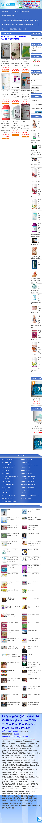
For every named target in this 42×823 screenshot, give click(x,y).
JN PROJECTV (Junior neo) (36, 399)
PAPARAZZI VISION (7, 498)
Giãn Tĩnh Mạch (6, 490)
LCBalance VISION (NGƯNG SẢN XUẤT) (5, 122)
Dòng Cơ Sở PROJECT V (8, 495)
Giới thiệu (15, 11)
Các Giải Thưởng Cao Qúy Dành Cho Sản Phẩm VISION (13, 559)
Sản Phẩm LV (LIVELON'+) (21, 786)
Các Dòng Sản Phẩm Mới (28, 476)
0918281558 (26, 731)
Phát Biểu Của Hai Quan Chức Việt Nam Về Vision (34, 672)
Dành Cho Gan (26, 470)
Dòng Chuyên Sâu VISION (9, 501)
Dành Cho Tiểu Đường (28, 493)
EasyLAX (5, 91)
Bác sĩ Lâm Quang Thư (34, 694)
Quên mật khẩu (35, 90)
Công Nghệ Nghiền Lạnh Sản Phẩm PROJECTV (33, 527)
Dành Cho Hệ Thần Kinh (8, 465)
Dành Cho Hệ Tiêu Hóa (8, 484)
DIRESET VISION (15, 60)
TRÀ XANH (31, 590)
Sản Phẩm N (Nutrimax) (21, 746)
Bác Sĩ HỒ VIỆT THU (33, 533)
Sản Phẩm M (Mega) (15, 751)
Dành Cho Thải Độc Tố (28, 481)
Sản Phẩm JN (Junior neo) (12, 741)
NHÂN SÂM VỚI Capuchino (17, 805)
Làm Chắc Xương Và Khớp (29, 479)
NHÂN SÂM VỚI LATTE (22, 801)
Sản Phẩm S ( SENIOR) (18, 796)
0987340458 (7, 734)
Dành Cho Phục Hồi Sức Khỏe (30, 465)
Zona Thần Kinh (39, 262)
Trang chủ (5, 11)
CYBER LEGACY (26, 498)
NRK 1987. (31, 654)
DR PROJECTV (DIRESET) (25, 91)
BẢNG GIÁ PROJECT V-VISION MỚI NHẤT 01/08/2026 (19, 24)
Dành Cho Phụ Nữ (6, 462)
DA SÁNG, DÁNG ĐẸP (34, 614)
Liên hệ (27, 29)
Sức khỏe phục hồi (8, 15)
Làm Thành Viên (15, 29)
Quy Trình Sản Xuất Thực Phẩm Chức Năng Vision (10, 656)
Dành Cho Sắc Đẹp (27, 473)
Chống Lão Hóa (6, 487)
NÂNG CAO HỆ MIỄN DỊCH (29, 484)
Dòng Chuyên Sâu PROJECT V (30, 495)
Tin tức (4, 29)
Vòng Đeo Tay (25, 490)
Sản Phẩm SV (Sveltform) (16, 743)
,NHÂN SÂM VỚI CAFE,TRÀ (17, 798)
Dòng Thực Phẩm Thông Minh (10, 476)
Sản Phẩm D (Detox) (13, 748)
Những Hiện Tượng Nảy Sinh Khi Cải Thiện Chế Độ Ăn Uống (34, 543)
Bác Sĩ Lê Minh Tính (12, 694)
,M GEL (30, 791)
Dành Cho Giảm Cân (7, 468)
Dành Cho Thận (6, 481)
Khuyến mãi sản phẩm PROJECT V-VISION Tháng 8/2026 (20, 20)
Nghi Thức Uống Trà (33, 598)
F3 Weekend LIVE (32, 630)
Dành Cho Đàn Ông (27, 459)
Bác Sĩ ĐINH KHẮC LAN (34, 678)
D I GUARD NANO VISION (5, 60)
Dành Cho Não (26, 468)
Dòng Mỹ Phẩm (6, 479)
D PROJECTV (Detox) (25, 60)
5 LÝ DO (9, 509)
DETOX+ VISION (25, 121)
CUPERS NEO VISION (15, 122)
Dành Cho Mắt (5, 473)
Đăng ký (33, 92)
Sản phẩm (25, 11)
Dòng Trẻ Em (25, 462)
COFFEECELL (5, 493)
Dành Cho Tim (5, 470)
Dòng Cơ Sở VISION (7, 459)
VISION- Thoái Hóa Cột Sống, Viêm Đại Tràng (36, 280)
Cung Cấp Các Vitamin (28, 487)
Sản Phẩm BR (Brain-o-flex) (22, 777)
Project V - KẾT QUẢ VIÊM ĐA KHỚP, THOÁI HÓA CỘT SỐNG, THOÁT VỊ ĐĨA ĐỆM (36, 151)
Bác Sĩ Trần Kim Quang (13, 662)
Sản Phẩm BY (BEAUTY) (17, 758)
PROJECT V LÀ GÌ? (12, 574)
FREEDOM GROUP (33, 550)
